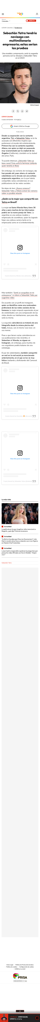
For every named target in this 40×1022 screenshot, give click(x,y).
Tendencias (18, 28)
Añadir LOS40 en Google (22, 126)
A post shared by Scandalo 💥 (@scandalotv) (20, 416)
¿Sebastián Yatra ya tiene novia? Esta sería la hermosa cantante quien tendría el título (19, 163)
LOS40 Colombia (20, 14)
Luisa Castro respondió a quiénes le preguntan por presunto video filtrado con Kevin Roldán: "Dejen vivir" (20, 553)
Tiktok (11, 947)
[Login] (37, 14)
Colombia (5, 21)
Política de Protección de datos (24, 965)
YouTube (20, 947)
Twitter (18, 111)
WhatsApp (22, 111)
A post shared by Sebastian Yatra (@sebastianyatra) (20, 481)
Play (37, 1018)
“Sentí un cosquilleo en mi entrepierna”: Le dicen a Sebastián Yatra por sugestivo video (19, 295)
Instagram (16, 947)
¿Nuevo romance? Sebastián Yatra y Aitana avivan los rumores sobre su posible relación (19, 191)
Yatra (4, 202)
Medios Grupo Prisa (20, 981)
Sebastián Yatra (23, 138)
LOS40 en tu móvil (20, 969)
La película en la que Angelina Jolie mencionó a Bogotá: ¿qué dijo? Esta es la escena (19, 530)
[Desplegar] (20, 1011)
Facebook (13, 111)
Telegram (27, 111)
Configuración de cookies (26, 967)
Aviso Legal (9, 965)
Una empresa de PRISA (20, 976)
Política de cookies (11, 967)
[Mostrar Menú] (3, 14)
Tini (12, 138)
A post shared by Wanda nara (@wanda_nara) (20, 276)
